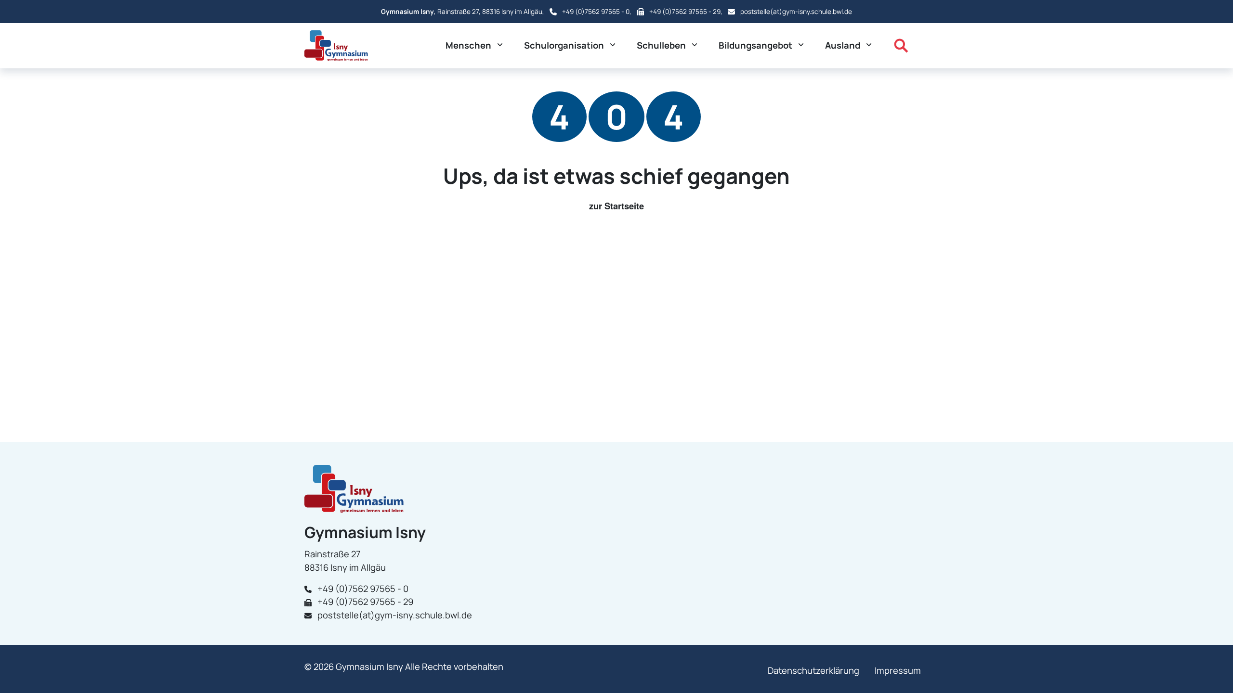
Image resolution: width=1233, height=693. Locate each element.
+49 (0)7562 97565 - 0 (596, 11)
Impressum (898, 670)
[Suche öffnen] (901, 46)
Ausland (842, 45)
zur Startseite (616, 205)
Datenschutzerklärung (813, 670)
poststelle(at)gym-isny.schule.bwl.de (796, 11)
